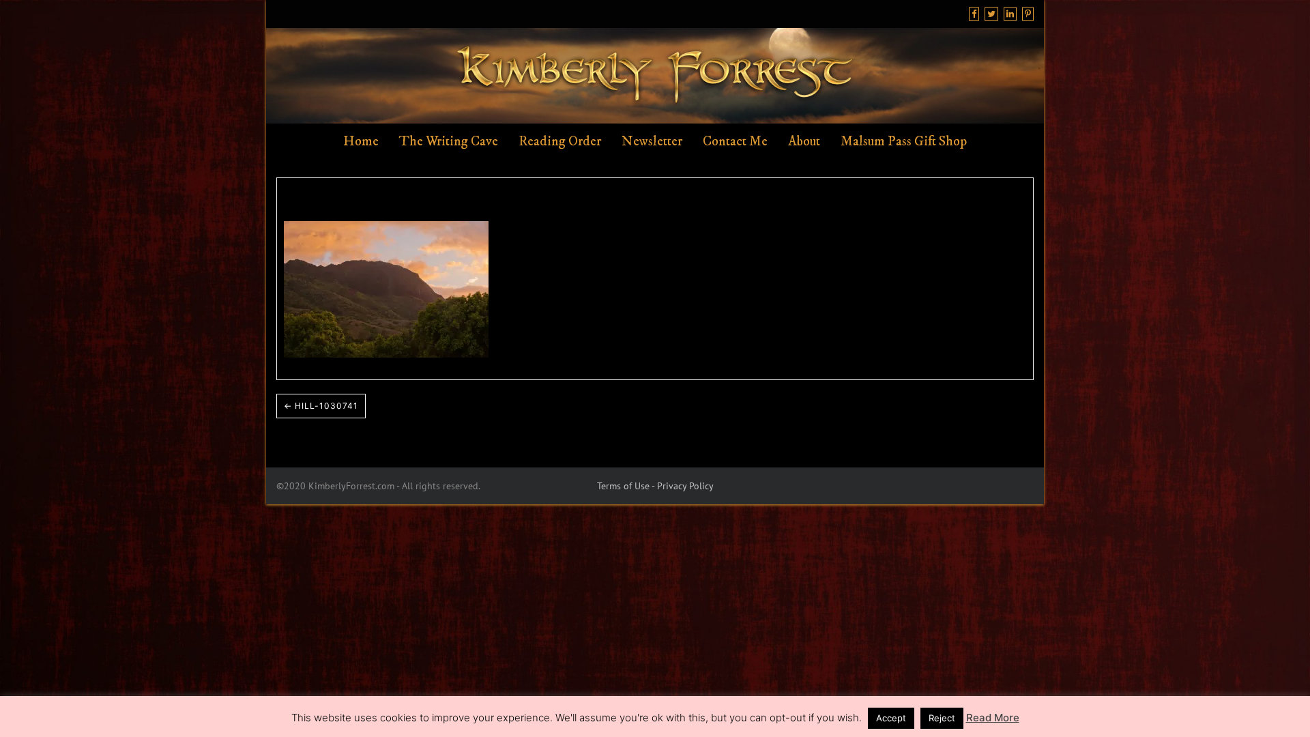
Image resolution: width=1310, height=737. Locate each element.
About (804, 141)
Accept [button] (891, 717)
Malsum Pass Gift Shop (904, 141)
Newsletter (652, 141)
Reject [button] (942, 717)
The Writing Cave (448, 141)
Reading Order (560, 141)
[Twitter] (991, 14)
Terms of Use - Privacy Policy (655, 486)
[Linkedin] (1010, 14)
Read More (992, 717)
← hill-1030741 (321, 406)
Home (361, 141)
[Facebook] (974, 14)
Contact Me (735, 141)
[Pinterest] (1028, 14)
